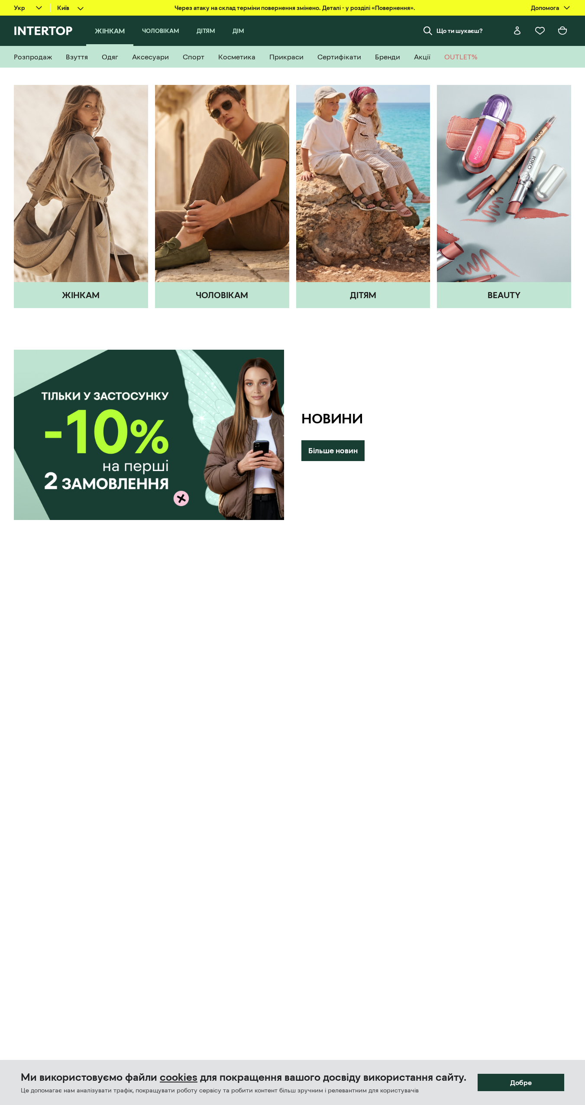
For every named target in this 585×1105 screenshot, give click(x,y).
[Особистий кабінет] (517, 30)
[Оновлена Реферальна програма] (149, 435)
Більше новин (333, 451)
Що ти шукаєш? (459, 31)
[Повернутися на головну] (43, 30)
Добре (521, 1082)
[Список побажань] (540, 30)
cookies (178, 1077)
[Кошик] (562, 30)
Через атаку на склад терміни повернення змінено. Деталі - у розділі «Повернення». (295, 8)
